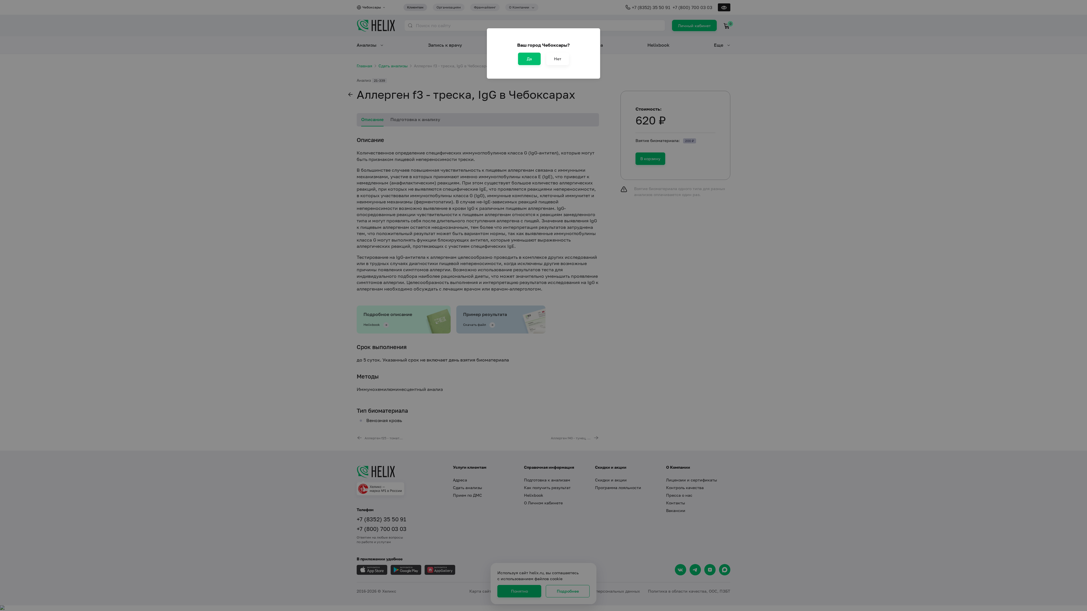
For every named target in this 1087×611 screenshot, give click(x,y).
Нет (557, 58)
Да (529, 58)
